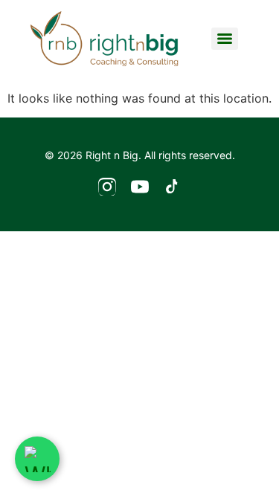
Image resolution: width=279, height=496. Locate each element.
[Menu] (224, 39)
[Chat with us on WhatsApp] (37, 459)
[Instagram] (107, 190)
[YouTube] (140, 190)
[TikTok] (173, 190)
